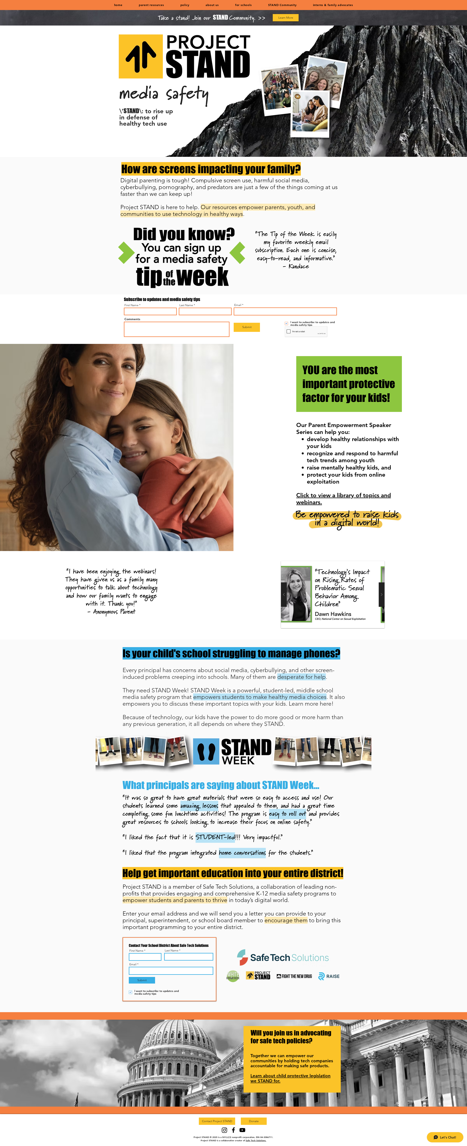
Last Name (186, 305)
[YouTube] (242, 1130)
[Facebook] (233, 1130)
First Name (131, 305)
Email (237, 305)
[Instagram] (224, 1130)
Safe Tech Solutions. (256, 1140)
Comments (132, 319)
